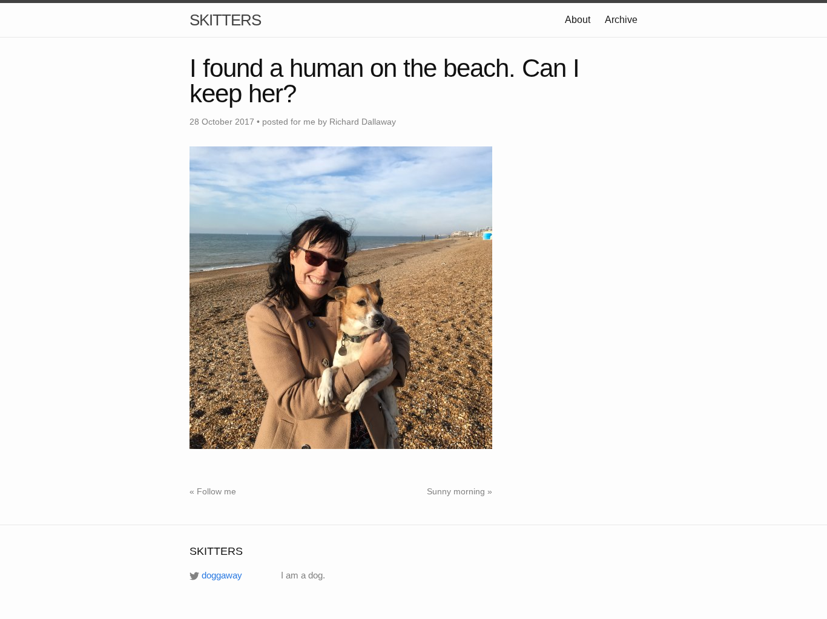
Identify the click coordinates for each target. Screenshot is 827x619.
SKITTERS (225, 20)
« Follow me (212, 491)
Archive (621, 20)
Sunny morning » (459, 491)
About (577, 20)
